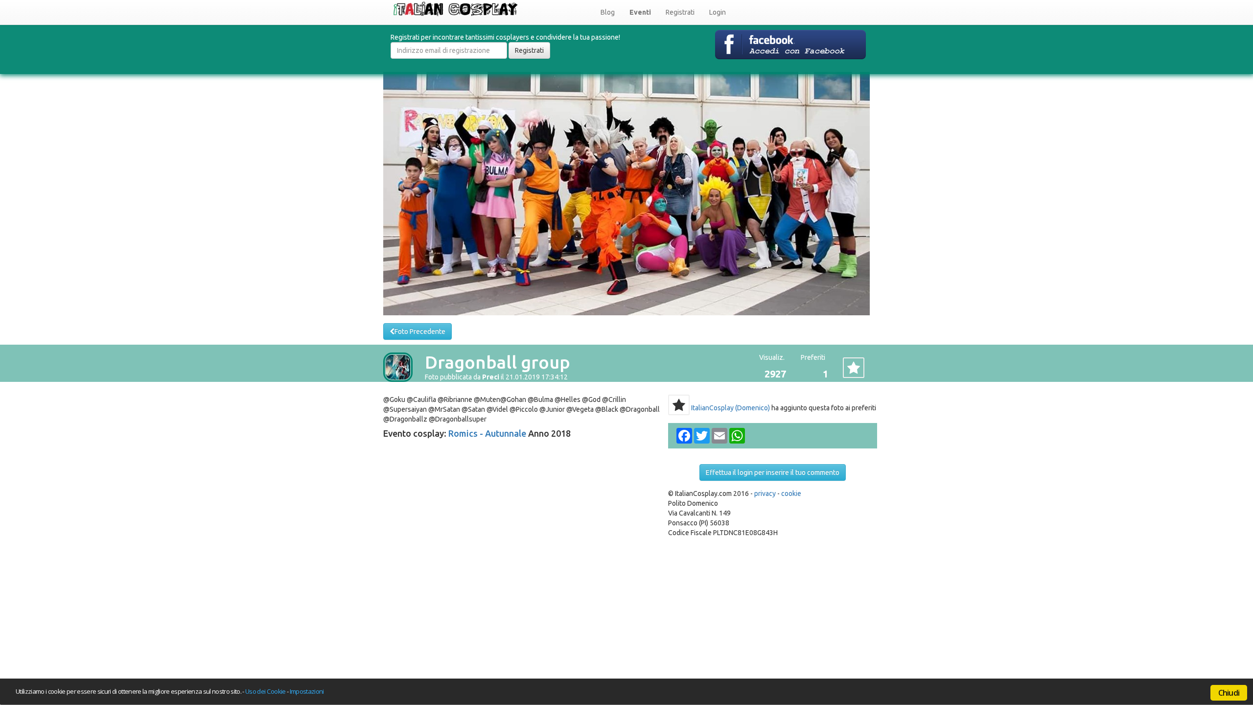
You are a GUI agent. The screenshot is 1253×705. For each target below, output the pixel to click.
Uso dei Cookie (265, 691)
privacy (765, 493)
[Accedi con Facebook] (790, 44)
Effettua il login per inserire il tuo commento (772, 472)
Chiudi (1228, 692)
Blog (608, 12)
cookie (791, 493)
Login (717, 12)
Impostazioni (307, 691)
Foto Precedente (419, 331)
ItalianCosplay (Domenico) (730, 408)
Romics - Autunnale (487, 433)
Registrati (680, 12)
